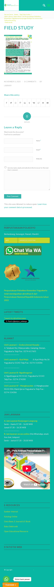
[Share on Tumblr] (29, 103)
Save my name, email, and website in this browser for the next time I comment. (28, 169)
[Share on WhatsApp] (16, 103)
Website (39, 159)
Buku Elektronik (11, 526)
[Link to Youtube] (47, 103)
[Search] (42, 5)
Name (38, 141)
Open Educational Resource (16, 531)
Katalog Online (10, 516)
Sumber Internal (11, 511)
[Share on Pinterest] (20, 103)
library (8, 85)
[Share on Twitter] (11, 103)
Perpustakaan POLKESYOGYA (23, 570)
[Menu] (48, 5)
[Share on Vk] (34, 103)
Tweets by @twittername (15, 318)
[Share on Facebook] (6, 103)
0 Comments (30, 81)
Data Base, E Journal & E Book (17, 521)
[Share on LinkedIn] (25, 103)
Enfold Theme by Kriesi (42, 570)
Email (38, 150)
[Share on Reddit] (38, 103)
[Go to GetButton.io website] (6, 584)
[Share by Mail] (43, 103)
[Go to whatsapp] (6, 579)
